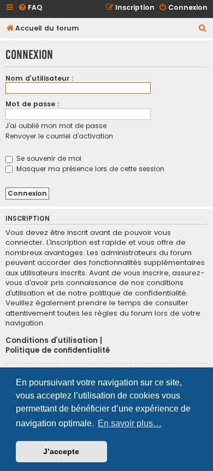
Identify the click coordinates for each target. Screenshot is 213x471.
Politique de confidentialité (57, 350)
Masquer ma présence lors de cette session (89, 168)
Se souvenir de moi (47, 158)
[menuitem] (30, 8)
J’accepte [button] (61, 451)
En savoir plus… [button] (130, 423)
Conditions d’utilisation (51, 341)
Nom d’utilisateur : (39, 78)
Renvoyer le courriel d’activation (59, 136)
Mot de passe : (32, 103)
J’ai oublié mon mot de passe (55, 126)
